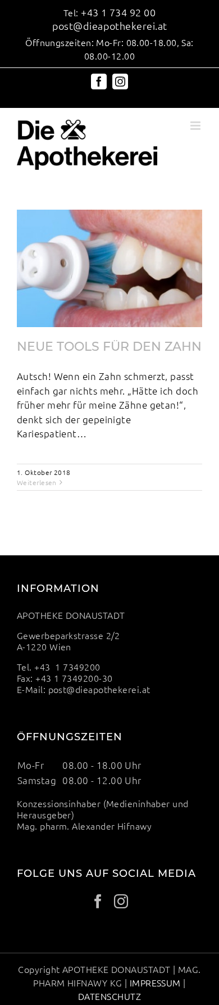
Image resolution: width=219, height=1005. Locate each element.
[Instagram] (121, 901)
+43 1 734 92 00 (118, 12)
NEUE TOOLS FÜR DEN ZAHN (109, 346)
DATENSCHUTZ (109, 996)
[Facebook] (98, 901)
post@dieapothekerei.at (109, 25)
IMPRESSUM (155, 982)
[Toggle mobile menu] (196, 126)
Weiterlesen (37, 482)
